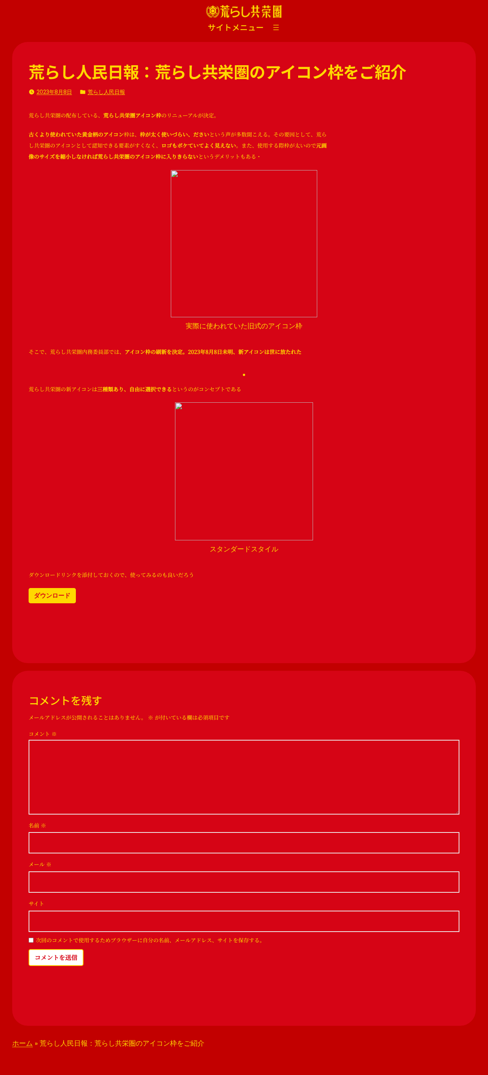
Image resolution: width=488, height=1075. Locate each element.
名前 (37, 825)
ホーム (22, 1043)
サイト (36, 903)
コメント (43, 734)
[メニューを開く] (276, 27)
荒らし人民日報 (106, 92)
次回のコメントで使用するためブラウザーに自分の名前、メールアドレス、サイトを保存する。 (150, 940)
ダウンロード (52, 595)
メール (40, 864)
